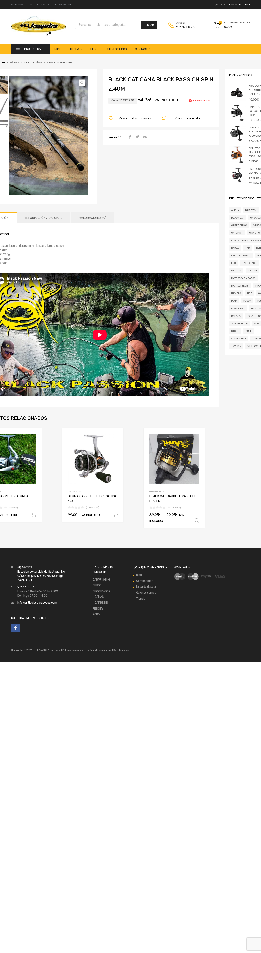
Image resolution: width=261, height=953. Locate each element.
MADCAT (252, 270)
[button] (82, 82)
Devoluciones (121, 650)
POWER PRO (238, 308)
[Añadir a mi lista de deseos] (35, 436)
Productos (32, 49)
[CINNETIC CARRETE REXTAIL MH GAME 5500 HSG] (237, 161)
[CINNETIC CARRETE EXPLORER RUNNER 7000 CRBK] (237, 140)
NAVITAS (236, 293)
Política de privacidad (99, 650)
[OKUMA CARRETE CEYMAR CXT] (237, 182)
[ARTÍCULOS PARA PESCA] (38, 35)
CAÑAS (13, 62)
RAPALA (236, 315)
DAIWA (235, 248)
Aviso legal (54, 650)
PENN (234, 300)
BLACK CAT (237, 217)
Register (244, 4)
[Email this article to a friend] (144, 137)
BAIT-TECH (251, 210)
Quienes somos (116, 49)
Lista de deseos (146, 587)
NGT (249, 293)
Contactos (143, 49)
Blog (93, 49)
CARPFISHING (239, 225)
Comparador (144, 581)
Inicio (57, 49)
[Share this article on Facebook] (129, 137)
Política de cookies (73, 650)
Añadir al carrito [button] (33, 515)
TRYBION (236, 346)
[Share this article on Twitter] (136, 137)
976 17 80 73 (185, 27)
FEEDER (98, 608)
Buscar (149, 24)
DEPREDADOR (75, 491)
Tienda (74, 49)
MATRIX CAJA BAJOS (243, 278)
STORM (235, 331)
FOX (233, 263)
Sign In (232, 4)
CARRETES (102, 602)
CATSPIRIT (237, 232)
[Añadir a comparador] (35, 443)
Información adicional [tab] (43, 218)
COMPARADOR (63, 4)
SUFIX (249, 331)
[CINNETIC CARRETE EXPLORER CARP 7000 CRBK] (237, 120)
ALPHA (235, 210)
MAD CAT (236, 270)
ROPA (96, 614)
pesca (247, 300)
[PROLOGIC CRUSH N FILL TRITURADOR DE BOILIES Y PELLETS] (237, 99)
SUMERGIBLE (238, 338)
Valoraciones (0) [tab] (92, 218)
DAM (247, 248)
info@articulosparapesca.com (37, 602)
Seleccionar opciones (197, 520)
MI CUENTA (17, 4)
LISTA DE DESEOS (39, 4)
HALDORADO (249, 263)
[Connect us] (15, 627)
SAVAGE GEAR (239, 323)
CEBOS (97, 585)
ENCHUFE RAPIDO (241, 255)
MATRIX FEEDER (240, 285)
